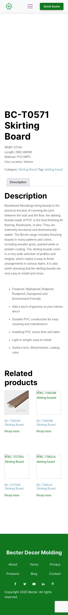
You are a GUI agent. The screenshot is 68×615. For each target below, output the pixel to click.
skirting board (54, 169)
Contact (55, 574)
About (12, 564)
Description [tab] (18, 182)
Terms (34, 564)
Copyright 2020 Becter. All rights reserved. (28, 594)
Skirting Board (27, 169)
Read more (12, 431)
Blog (34, 574)
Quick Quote (52, 6)
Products (12, 574)
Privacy (55, 564)
